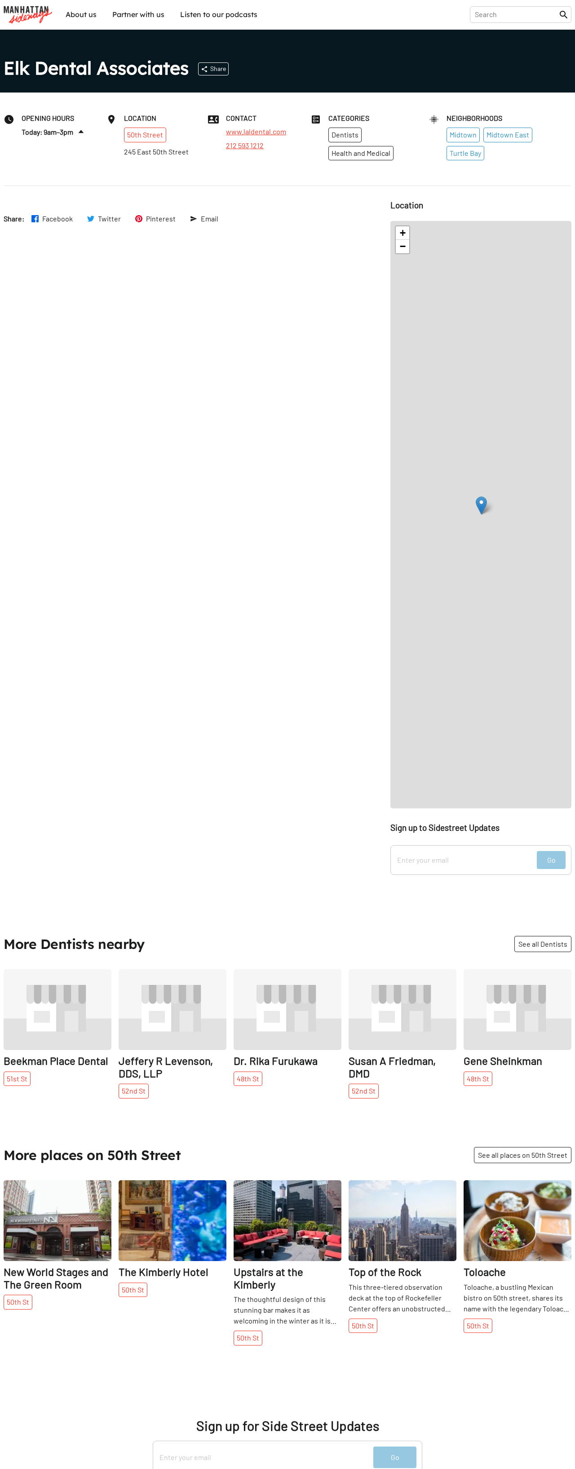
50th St (18, 1301)
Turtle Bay (465, 153)
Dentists (345, 134)
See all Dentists (542, 944)
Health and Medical (361, 153)
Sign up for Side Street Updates (287, 1426)
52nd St (134, 1090)
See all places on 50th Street (522, 1155)
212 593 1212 (245, 145)
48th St (248, 1078)
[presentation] (516, 14)
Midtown (463, 134)
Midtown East (508, 134)
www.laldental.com (256, 132)
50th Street (145, 134)
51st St (17, 1078)
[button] (481, 505)
